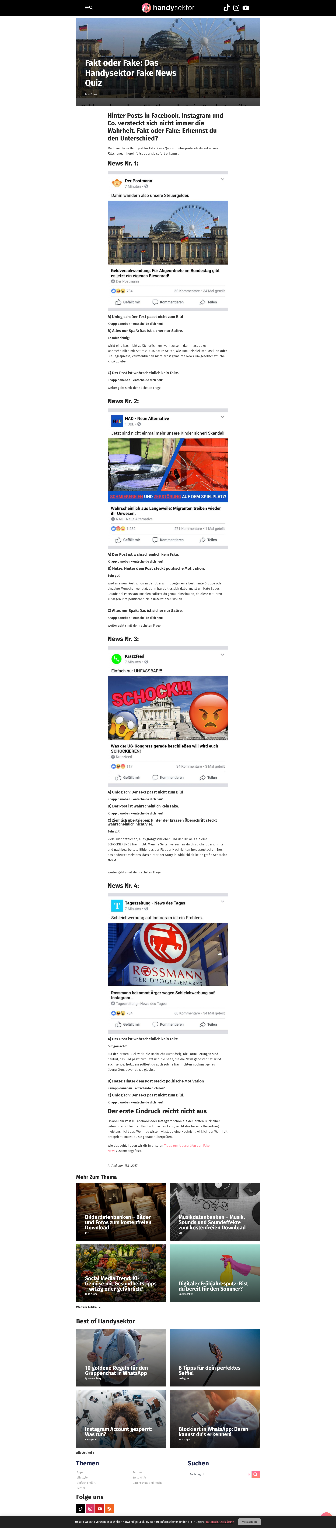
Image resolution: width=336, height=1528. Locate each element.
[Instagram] (90, 1508)
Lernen (81, 1488)
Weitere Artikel (86, 1307)
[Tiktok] (80, 1508)
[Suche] (256, 1474)
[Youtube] (99, 1508)
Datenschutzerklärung (220, 1521)
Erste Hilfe (139, 1477)
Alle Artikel (84, 1453)
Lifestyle (82, 1477)
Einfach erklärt (86, 1482)
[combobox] (220, 1474)
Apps (80, 1472)
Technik (137, 1472)
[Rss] (109, 1508)
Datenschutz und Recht (147, 1482)
